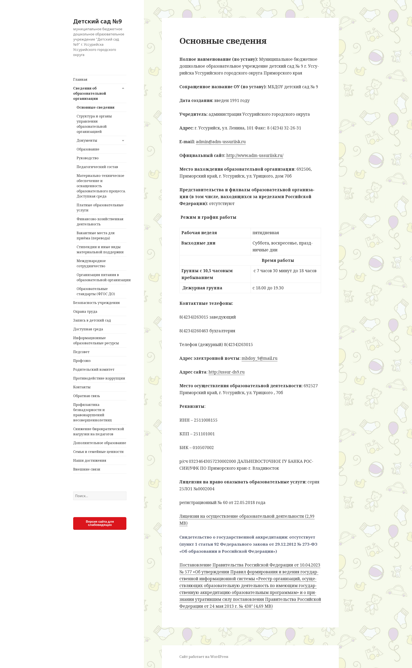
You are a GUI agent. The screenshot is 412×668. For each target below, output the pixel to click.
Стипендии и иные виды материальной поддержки (100, 249)
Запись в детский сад (92, 320)
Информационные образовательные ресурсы (96, 340)
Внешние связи (86, 469)
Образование (88, 149)
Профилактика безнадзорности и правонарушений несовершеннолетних (92, 412)
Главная (80, 79)
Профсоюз (82, 360)
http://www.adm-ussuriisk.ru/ (254, 155)
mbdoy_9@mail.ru (259, 358)
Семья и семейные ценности (98, 451)
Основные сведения (95, 107)
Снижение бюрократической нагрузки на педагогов (98, 431)
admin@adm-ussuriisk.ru (221, 141)
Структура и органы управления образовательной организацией (94, 124)
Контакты (82, 387)
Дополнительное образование (99, 442)
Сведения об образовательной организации (89, 93)
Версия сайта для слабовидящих (100, 523)
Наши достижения (89, 460)
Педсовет (81, 351)
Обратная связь (86, 395)
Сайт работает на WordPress (203, 656)
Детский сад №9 (97, 21)
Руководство (87, 158)
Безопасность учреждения (96, 302)
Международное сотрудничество (91, 263)
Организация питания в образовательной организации (101, 277)
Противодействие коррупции (99, 378)
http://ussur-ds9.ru (227, 372)
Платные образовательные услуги (100, 208)
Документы (87, 140)
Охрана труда (85, 311)
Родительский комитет (93, 369)
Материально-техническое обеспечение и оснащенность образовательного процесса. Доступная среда (101, 186)
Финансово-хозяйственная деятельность (100, 221)
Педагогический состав (97, 166)
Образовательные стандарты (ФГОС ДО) (96, 291)
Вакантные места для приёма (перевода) (96, 235)
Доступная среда (88, 329)
